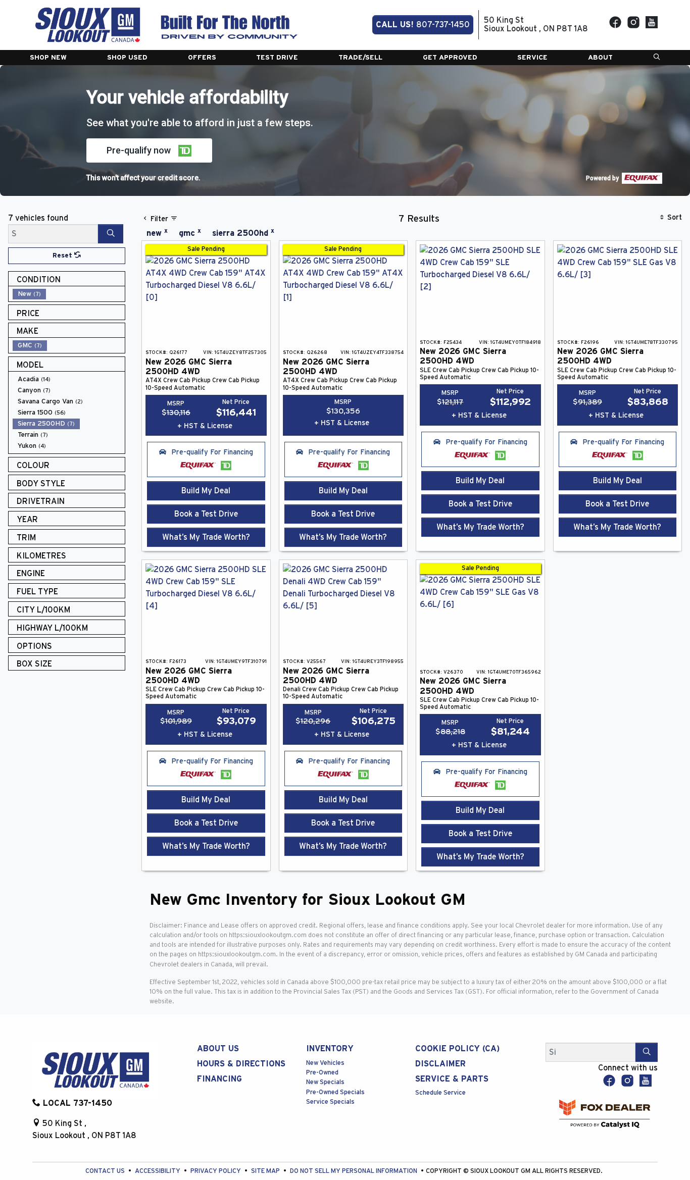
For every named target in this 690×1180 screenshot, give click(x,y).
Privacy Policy (216, 1171)
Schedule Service (440, 1093)
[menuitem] (69, 293)
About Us (218, 1049)
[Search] (110, 233)
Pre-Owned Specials (335, 1092)
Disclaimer (440, 1064)
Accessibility (158, 1171)
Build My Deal (205, 491)
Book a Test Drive (206, 514)
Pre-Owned (322, 1072)
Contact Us (105, 1171)
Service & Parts (451, 1079)
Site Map (266, 1171)
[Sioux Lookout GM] (87, 24)
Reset (63, 255)
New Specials (325, 1082)
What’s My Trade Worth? (206, 537)
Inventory (330, 1049)
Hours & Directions (241, 1064)
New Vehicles (325, 1063)
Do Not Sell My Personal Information (354, 1171)
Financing (219, 1079)
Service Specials (330, 1102)
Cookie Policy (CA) (457, 1049)
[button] (48, 57)
